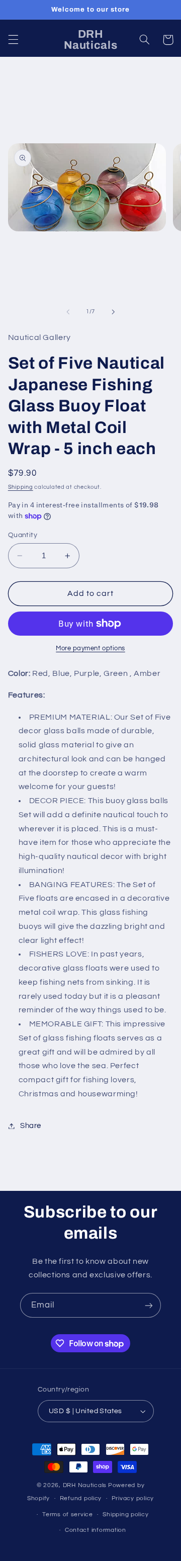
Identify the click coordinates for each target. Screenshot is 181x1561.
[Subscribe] (148, 1305)
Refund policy (81, 1498)
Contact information (95, 1530)
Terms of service (67, 1514)
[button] (13, 39)
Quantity (22, 535)
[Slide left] (68, 312)
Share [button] (30, 1126)
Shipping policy (125, 1514)
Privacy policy (133, 1498)
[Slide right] (113, 312)
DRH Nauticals (85, 1485)
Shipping (20, 487)
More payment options (90, 648)
